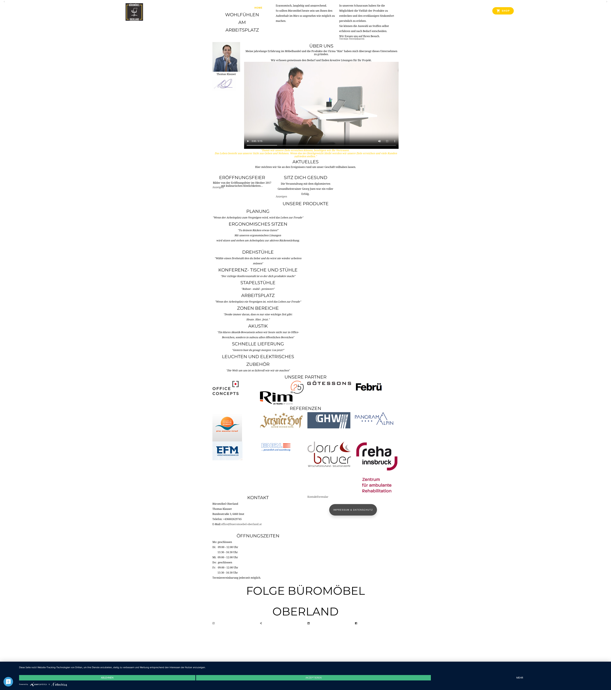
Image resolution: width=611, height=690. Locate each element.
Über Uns (294, 7)
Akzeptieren (314, 677)
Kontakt (350, 7)
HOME (258, 7)
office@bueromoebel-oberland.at (241, 524)
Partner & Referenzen (322, 7)
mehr (519, 677)
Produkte (274, 7)
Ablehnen (107, 677)
